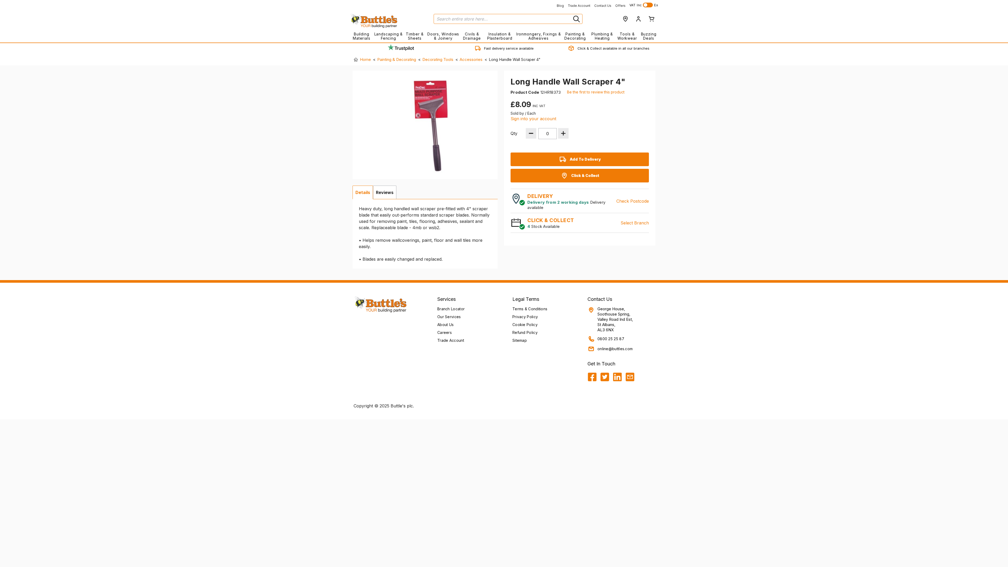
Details (362, 192)
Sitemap (519, 340)
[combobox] (508, 19)
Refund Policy (525, 332)
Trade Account (579, 6)
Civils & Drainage (472, 36)
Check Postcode (632, 201)
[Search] (576, 19)
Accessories (471, 59)
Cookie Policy (525, 324)
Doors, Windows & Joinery (443, 36)
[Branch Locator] (625, 19)
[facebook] (592, 377)
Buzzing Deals (649, 36)
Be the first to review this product (595, 92)
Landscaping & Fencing (388, 36)
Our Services (449, 316)
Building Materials (361, 36)
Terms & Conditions (529, 309)
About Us (445, 324)
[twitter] (605, 377)
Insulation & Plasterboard (499, 36)
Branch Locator (451, 309)
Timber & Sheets (414, 36)
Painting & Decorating (575, 36)
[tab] (363, 192)
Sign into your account (533, 118)
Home (365, 59)
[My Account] (638, 19)
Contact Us (602, 6)
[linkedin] (617, 377)
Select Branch (635, 222)
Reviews (384, 192)
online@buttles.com (615, 348)
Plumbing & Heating (602, 36)
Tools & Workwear (627, 36)
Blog (560, 6)
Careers (444, 332)
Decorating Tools (437, 59)
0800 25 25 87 (610, 339)
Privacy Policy (525, 316)
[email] (630, 377)
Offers (620, 6)
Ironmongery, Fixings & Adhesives (538, 36)
